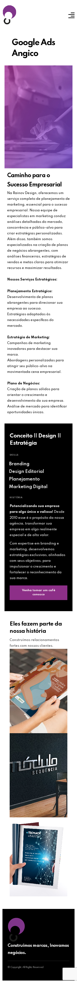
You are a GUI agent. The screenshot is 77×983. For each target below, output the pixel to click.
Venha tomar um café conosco (38, 592)
